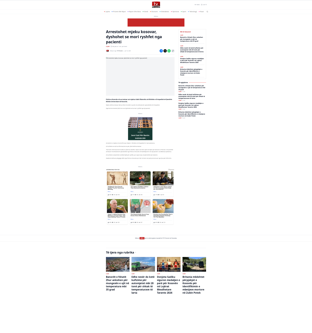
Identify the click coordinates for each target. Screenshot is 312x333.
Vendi (146, 12)
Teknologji (193, 12)
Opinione (175, 12)
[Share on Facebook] (161, 50)
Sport (184, 12)
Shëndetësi (165, 12)
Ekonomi (154, 12)
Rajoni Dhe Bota (135, 12)
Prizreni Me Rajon (119, 12)
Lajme (107, 12)
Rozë (202, 12)
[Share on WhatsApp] (169, 50)
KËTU (142, 238)
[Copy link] (173, 50)
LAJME (108, 46)
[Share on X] (165, 50)
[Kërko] (207, 11)
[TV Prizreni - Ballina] (156, 4)
